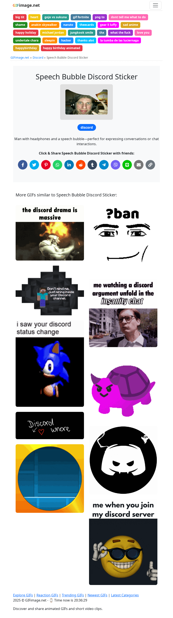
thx (101, 32)
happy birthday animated (61, 48)
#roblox (98, 269)
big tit (19, 17)
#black (97, 489)
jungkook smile (81, 32)
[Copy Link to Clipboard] (150, 165)
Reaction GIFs (47, 595)
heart (34, 17)
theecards (87, 25)
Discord (38, 57)
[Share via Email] (138, 165)
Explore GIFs (23, 595)
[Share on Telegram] (104, 165)
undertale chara (26, 40)
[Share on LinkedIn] (69, 165)
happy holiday (25, 32)
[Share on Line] (127, 165)
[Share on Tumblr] (92, 165)
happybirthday (26, 48)
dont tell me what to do (128, 17)
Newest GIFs (97, 595)
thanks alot (85, 40)
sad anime (130, 25)
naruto (68, 25)
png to (100, 17)
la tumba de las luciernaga (119, 40)
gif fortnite (81, 17)
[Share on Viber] (115, 165)
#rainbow (25, 508)
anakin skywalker (44, 25)
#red (96, 416)
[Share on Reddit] (80, 165)
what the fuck (120, 32)
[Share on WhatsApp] (57, 165)
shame (20, 25)
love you (143, 32)
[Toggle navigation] (155, 5)
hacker (66, 40)
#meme (24, 402)
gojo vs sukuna (56, 17)
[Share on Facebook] (22, 165)
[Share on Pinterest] (46, 165)
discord (87, 127)
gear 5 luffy (108, 25)
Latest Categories (125, 595)
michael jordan (53, 32)
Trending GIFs (73, 595)
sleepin (50, 40)
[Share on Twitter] (34, 165)
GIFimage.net (20, 57)
